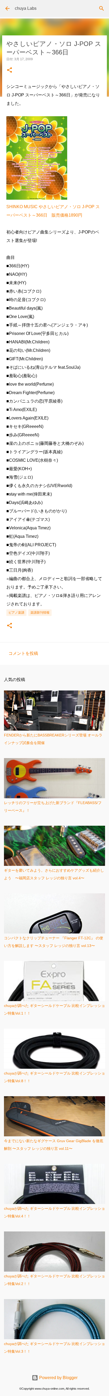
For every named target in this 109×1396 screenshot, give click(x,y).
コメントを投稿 (23, 653)
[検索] (101, 8)
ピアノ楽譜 (16, 612)
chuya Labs (26, 8)
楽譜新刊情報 (39, 612)
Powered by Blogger (58, 1377)
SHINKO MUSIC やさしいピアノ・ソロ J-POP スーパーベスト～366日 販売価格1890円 (53, 210)
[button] (9, 70)
